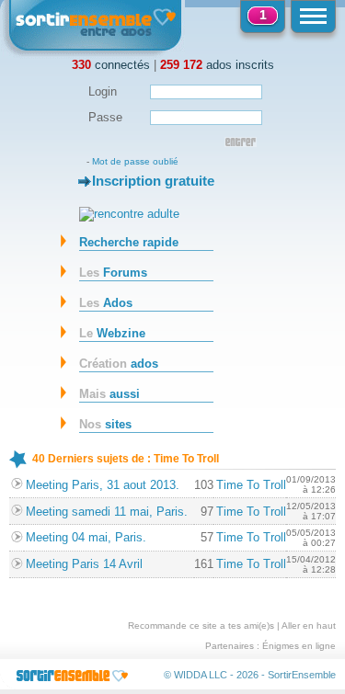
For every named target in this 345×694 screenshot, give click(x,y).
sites (105, 424)
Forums (113, 272)
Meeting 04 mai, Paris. (86, 537)
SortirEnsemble (302, 674)
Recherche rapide (128, 242)
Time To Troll (251, 485)
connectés (111, 65)
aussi (109, 394)
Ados (105, 303)
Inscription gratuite (153, 180)
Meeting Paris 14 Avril (84, 564)
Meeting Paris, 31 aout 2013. (102, 485)
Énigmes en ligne (299, 646)
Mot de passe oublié (135, 161)
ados (118, 363)
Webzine (112, 333)
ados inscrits (217, 65)
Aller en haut (309, 625)
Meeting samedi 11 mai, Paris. (107, 511)
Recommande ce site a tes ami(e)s (201, 625)
